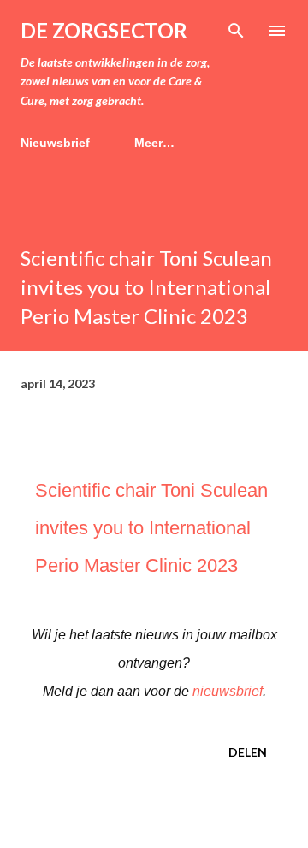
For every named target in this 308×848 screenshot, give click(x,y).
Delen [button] (247, 752)
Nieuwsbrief (55, 143)
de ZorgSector (104, 30)
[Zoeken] (236, 31)
